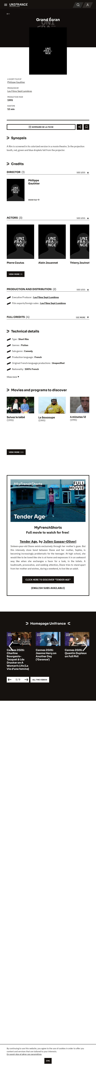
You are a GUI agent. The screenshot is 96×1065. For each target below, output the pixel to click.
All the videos (39, 679)
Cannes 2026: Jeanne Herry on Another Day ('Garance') (46, 655)
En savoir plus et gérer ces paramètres (24, 1054)
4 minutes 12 (78, 417)
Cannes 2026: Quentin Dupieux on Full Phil (76, 653)
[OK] (48, 1061)
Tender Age (28, 541)
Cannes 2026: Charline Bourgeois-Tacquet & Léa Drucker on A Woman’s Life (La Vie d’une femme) (18, 660)
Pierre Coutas (15, 262)
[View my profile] (87, 5)
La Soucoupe (46, 417)
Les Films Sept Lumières (19, 91)
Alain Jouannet (48, 262)
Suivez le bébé (16, 417)
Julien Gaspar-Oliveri (59, 541)
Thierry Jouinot (80, 262)
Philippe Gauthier (16, 82)
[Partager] (79, 127)
